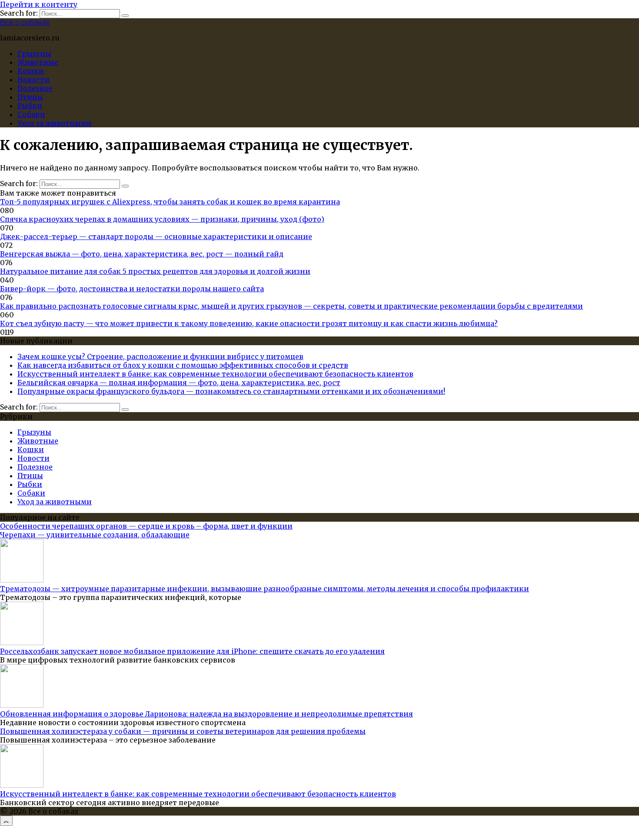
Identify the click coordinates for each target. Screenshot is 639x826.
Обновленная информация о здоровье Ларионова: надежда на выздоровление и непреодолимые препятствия (206, 713)
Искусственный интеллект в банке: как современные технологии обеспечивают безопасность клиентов (215, 374)
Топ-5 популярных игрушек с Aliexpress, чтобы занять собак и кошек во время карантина (170, 201)
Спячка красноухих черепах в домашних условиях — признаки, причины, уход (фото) (162, 219)
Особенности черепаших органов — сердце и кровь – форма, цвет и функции (146, 526)
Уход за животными (54, 123)
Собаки (31, 114)
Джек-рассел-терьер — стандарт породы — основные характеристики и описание (156, 236)
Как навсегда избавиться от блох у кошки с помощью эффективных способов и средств (182, 365)
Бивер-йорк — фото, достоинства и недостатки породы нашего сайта (132, 288)
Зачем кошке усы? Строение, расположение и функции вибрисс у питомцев (160, 356)
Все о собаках (25, 22)
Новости (33, 79)
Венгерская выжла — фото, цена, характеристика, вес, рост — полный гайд (141, 254)
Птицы (30, 97)
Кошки (30, 71)
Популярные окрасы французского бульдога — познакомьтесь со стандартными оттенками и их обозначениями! (231, 391)
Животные (37, 62)
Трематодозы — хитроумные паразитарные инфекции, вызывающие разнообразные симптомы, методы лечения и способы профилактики (264, 588)
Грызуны (34, 53)
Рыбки (29, 105)
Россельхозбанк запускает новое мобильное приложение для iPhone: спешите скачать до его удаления (192, 651)
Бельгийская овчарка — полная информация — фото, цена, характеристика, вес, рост (178, 382)
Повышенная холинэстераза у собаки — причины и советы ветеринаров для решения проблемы (183, 731)
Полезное (35, 88)
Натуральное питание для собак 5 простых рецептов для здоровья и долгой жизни (155, 271)
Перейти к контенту (38, 4)
